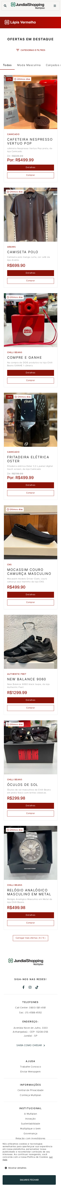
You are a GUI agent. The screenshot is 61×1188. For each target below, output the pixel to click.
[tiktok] (37, 987)
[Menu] (55, 5)
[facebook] (23, 987)
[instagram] (30, 987)
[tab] (7, 65)
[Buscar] (5, 5)
